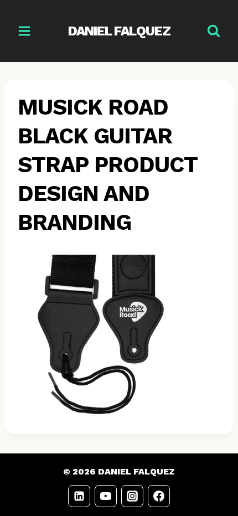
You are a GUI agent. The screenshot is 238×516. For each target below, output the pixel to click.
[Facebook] (159, 496)
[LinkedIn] (79, 496)
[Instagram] (132, 496)
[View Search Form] (213, 31)
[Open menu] (24, 30)
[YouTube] (106, 496)
